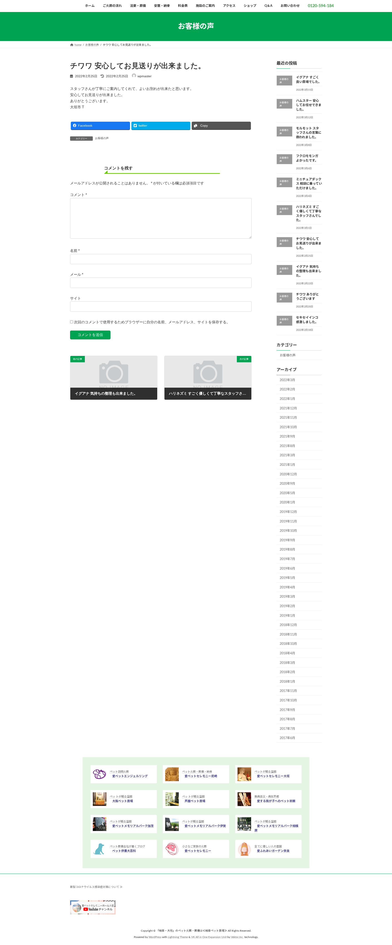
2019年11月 (288, 521)
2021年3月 (287, 455)
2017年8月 (287, 719)
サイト (75, 298)
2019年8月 (287, 549)
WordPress (155, 937)
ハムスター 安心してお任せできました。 (308, 105)
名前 (75, 251)
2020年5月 (287, 493)
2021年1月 (287, 464)
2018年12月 (288, 625)
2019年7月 (287, 559)
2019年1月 (287, 615)
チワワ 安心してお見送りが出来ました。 (308, 244)
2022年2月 (287, 389)
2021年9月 (287, 436)
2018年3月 (287, 663)
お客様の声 (102, 138)
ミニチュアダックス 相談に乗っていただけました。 (309, 184)
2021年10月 (288, 427)
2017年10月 (288, 700)
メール (76, 274)
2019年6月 (287, 568)
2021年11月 (288, 417)
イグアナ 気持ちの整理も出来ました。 (308, 271)
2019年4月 (287, 587)
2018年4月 (287, 653)
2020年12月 (288, 474)
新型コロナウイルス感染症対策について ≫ (96, 887)
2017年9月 (287, 710)
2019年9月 (287, 540)
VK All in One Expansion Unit (209, 937)
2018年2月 (287, 672)
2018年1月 (287, 681)
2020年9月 (287, 483)
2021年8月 (287, 446)
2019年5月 (287, 578)
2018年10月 (288, 644)
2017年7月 (287, 728)
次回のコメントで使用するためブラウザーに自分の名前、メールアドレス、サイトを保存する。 (152, 322)
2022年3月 (287, 380)
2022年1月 (287, 399)
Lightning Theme (178, 937)
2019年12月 (288, 512)
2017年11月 (288, 691)
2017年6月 (287, 738)
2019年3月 (287, 597)
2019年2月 (287, 606)
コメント (78, 195)
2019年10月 (288, 530)
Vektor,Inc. (237, 937)
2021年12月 (288, 408)
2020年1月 (287, 502)
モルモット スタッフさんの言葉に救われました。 (308, 133)
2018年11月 (288, 634)
